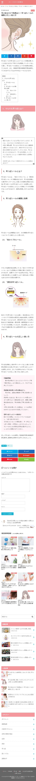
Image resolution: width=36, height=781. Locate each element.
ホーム (4, 771)
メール (3, 500)
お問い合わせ (18, 773)
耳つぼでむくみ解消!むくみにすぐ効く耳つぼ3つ (21, 673)
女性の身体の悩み (7, 734)
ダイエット (5, 719)
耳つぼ (4, 445)
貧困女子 (4, 758)
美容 (3, 744)
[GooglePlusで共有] (25, 56)
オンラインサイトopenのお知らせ (21, 637)
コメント (3, 477)
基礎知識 (4, 724)
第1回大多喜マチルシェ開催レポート (21, 658)
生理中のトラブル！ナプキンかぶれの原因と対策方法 (20, 695)
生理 (3, 739)
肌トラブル (5, 753)
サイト (3, 506)
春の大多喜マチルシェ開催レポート (21, 651)
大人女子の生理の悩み (28, 771)
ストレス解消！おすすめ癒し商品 (21, 630)
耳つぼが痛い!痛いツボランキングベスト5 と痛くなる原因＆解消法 (20, 681)
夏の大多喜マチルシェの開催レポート (21, 644)
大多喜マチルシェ (7, 729)
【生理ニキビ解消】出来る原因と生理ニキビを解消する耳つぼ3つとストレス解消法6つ (21, 704)
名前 (2, 493)
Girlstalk (10, 771)
